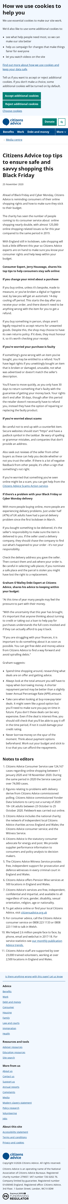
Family (6, 1017)
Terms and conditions (15, 1137)
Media (6, 1097)
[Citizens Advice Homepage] (13, 122)
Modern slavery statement (17, 1102)
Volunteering (10, 1113)
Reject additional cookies (21, 104)
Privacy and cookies (13, 1142)
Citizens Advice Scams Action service (25, 486)
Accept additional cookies (22, 96)
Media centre (14, 140)
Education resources (14, 1052)
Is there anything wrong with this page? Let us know (34, 976)
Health (6, 1033)
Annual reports (11, 1086)
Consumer (8, 1007)
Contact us (8, 1076)
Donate (49, 121)
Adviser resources (12, 1047)
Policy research (11, 1108)
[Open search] (61, 122)
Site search (9, 1057)
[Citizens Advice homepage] (13, 1156)
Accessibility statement (15, 1132)
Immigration (9, 1028)
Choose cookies (12, 111)
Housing (7, 1012)
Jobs (5, 1118)
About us (8, 1071)
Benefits (8, 132)
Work (20, 132)
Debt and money (38, 132)
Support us (9, 1081)
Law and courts (11, 1023)
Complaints (9, 1092)
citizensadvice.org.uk (34, 912)
